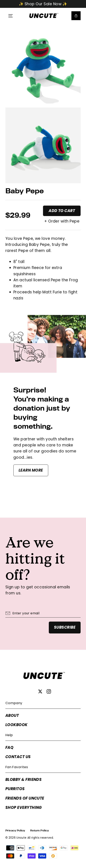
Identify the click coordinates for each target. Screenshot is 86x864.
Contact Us (18, 756)
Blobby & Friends (23, 779)
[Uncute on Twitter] (40, 691)
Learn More (31, 470)
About (12, 715)
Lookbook (16, 724)
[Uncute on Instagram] (49, 691)
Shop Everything (23, 807)
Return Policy (39, 830)
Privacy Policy (15, 830)
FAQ (9, 747)
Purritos (15, 789)
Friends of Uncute (24, 798)
